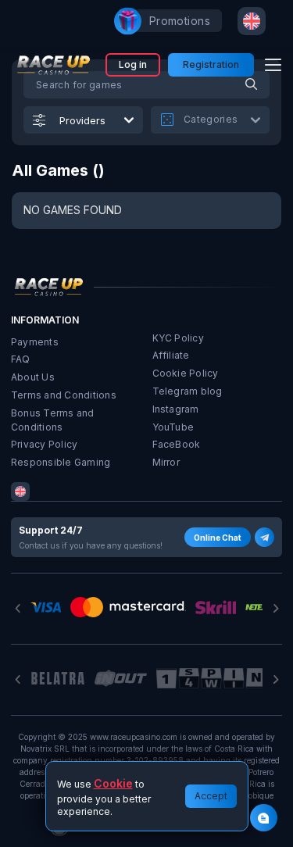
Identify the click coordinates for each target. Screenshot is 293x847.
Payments (35, 342)
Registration (211, 64)
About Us (33, 377)
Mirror (166, 462)
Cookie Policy (185, 373)
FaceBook (176, 444)
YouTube (173, 427)
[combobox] (252, 21)
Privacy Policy (44, 444)
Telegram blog (187, 391)
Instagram (175, 409)
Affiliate (171, 355)
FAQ (20, 359)
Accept (211, 796)
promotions (179, 20)
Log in (133, 64)
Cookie (113, 783)
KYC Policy (178, 338)
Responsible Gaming (60, 462)
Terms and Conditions (63, 395)
